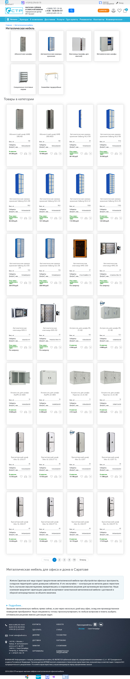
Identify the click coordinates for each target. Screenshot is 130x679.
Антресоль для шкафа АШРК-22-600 (20, 394)
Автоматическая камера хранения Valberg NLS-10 (49, 200)
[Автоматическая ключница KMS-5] (19, 313)
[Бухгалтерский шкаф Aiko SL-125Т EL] (110, 442)
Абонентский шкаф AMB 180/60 (19, 135)
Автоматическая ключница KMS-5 (20, 329)
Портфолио (61, 640)
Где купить (72, 19)
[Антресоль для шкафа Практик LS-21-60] (80, 377)
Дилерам (35, 635)
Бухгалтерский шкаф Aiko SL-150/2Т (19, 523)
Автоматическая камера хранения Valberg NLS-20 (110, 200)
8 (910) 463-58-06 (18, 627)
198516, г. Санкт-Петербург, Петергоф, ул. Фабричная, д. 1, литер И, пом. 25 (19, 650)
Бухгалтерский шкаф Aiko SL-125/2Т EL (49, 458)
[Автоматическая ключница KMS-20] (110, 248)
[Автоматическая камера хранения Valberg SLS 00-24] (19, 248)
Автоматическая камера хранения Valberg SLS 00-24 (19, 265)
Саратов (103, 11)
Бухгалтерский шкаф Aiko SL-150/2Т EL (49, 523)
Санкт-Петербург (94, 629)
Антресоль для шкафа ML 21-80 (110, 329)
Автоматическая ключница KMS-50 (49, 329)
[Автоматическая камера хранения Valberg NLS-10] (49, 184)
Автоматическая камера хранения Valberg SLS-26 (50, 264)
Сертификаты (37, 651)
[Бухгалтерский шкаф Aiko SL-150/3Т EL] (110, 507)
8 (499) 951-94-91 (19, 625)
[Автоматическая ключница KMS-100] (80, 248)
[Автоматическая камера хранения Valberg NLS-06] (110, 119)
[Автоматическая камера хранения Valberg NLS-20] (110, 184)
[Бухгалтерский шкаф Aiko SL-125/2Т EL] (49, 442)
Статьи (59, 630)
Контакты (99, 19)
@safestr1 (9, 4)
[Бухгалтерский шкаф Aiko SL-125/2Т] (19, 442)
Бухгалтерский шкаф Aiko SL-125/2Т (19, 458)
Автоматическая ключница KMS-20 (110, 264)
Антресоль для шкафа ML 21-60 (80, 329)
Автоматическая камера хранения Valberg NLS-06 (110, 135)
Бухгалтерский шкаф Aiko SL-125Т (80, 458)
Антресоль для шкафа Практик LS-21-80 (110, 394)
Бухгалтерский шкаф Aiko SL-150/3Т (80, 523)
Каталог (14, 19)
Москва (81, 628)
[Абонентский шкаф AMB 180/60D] (49, 119)
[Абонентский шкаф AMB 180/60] (19, 119)
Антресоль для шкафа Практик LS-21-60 (80, 394)
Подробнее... (15, 605)
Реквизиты (86, 19)
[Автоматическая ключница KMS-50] (49, 313)
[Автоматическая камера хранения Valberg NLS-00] (80, 119)
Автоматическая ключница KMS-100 (80, 264)
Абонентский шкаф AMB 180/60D (50, 135)
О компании (36, 19)
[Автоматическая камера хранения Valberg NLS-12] (80, 184)
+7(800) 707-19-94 (54, 8)
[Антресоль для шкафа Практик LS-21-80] (110, 377)
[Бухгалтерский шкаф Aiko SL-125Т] (80, 442)
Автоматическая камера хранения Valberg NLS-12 (80, 200)
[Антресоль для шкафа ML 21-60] (80, 313)
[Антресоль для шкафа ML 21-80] (110, 313)
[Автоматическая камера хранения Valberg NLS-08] (19, 184)
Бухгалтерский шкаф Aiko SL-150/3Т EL (110, 523)
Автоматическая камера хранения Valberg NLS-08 (19, 200)
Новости (60, 624)
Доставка (50, 19)
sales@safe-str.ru (20, 635)
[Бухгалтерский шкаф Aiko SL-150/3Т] (80, 507)
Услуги (60, 19)
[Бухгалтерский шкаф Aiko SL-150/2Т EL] (49, 507)
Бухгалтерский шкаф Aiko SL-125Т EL (110, 458)
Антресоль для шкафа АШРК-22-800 (50, 394)
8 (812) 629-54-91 (18, 629)
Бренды (24, 19)
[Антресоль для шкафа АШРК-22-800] (49, 377)
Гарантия (36, 646)
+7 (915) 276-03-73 (33, 3)
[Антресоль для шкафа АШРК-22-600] (19, 377)
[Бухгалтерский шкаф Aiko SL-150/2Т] (19, 507)
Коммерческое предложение (62, 651)
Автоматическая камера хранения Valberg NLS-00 (80, 135)
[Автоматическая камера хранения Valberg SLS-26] (49, 248)
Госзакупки (61, 635)
